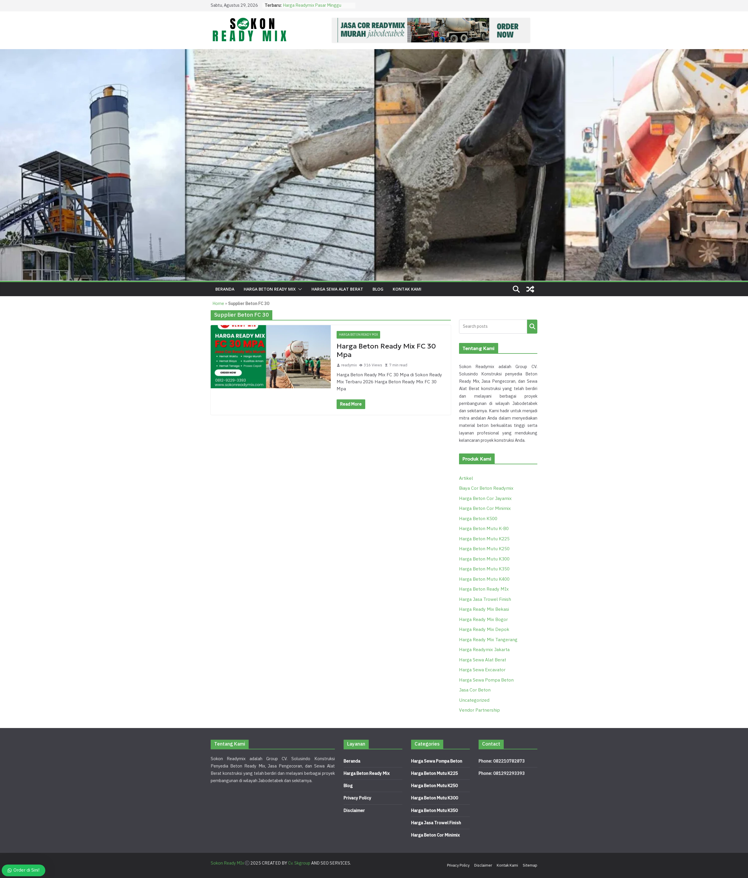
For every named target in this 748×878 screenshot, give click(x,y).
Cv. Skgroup (299, 863)
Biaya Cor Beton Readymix (486, 488)
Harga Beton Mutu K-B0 (484, 528)
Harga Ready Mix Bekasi (484, 609)
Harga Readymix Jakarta (484, 649)
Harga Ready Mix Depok (484, 629)
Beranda (224, 289)
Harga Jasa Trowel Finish (485, 599)
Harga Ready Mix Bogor (483, 619)
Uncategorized (474, 700)
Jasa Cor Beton (475, 690)
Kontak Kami (407, 289)
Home (218, 304)
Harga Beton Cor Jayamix (485, 498)
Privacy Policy (357, 798)
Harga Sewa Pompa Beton (486, 680)
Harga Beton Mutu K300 (484, 559)
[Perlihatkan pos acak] (530, 289)
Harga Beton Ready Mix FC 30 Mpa (386, 350)
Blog (378, 289)
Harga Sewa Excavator (482, 670)
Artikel (466, 478)
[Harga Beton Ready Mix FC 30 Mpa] (271, 356)
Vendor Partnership (479, 710)
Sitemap (530, 865)
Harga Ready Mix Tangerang (488, 639)
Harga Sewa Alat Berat (337, 289)
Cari (532, 326)
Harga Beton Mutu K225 (484, 539)
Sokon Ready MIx (227, 863)
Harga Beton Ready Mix (367, 773)
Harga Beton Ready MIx (270, 289)
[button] (299, 289)
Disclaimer (354, 811)
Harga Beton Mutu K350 (484, 569)
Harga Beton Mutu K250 (484, 549)
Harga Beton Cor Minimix (485, 508)
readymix (349, 365)
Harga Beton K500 (478, 518)
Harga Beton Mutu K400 (484, 579)
